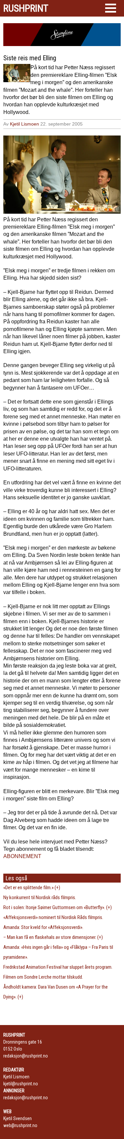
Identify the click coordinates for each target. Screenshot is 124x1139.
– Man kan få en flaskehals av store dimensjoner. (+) (53, 937)
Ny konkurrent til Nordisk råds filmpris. (39, 897)
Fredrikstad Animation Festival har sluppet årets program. (57, 967)
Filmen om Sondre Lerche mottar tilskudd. (43, 977)
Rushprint (25, 8)
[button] (110, 8)
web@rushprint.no (20, 1125)
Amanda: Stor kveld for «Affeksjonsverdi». (43, 927)
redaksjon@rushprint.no (25, 1055)
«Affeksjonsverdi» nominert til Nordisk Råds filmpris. (53, 917)
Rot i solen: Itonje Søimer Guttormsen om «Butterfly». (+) (57, 907)
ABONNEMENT (22, 856)
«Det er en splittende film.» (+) (31, 888)
